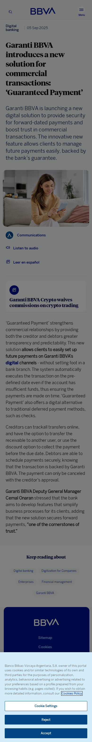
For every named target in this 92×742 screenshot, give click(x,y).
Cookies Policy (72, 693)
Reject (46, 719)
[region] (46, 697)
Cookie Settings (46, 706)
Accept (46, 733)
